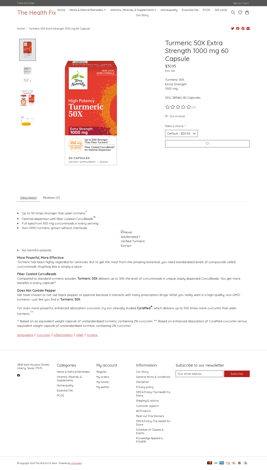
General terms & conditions (153, 377)
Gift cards (221, 10)
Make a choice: (175, 126)
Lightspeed (76, 463)
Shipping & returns (147, 400)
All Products (143, 411)
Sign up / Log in (241, 3)
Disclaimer (142, 382)
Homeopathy (169, 10)
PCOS (206, 10)
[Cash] (233, 463)
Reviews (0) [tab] (51, 197)
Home (61, 10)
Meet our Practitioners (150, 416)
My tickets (102, 382)
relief (79, 335)
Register (101, 371)
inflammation (63, 335)
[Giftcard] (239, 463)
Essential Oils (190, 10)
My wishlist (102, 387)
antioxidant (25, 335)
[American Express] (221, 463)
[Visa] (215, 463)
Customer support (147, 406)
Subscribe (237, 373)
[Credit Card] (245, 463)
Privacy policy (144, 387)
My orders (102, 377)
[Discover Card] (227, 463)
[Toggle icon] (233, 12)
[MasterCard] (209, 463)
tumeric (92, 335)
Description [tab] (28, 197)
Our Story (142, 15)
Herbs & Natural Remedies (73, 371)
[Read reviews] (178, 107)
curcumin (43, 335)
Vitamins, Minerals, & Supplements (69, 378)
